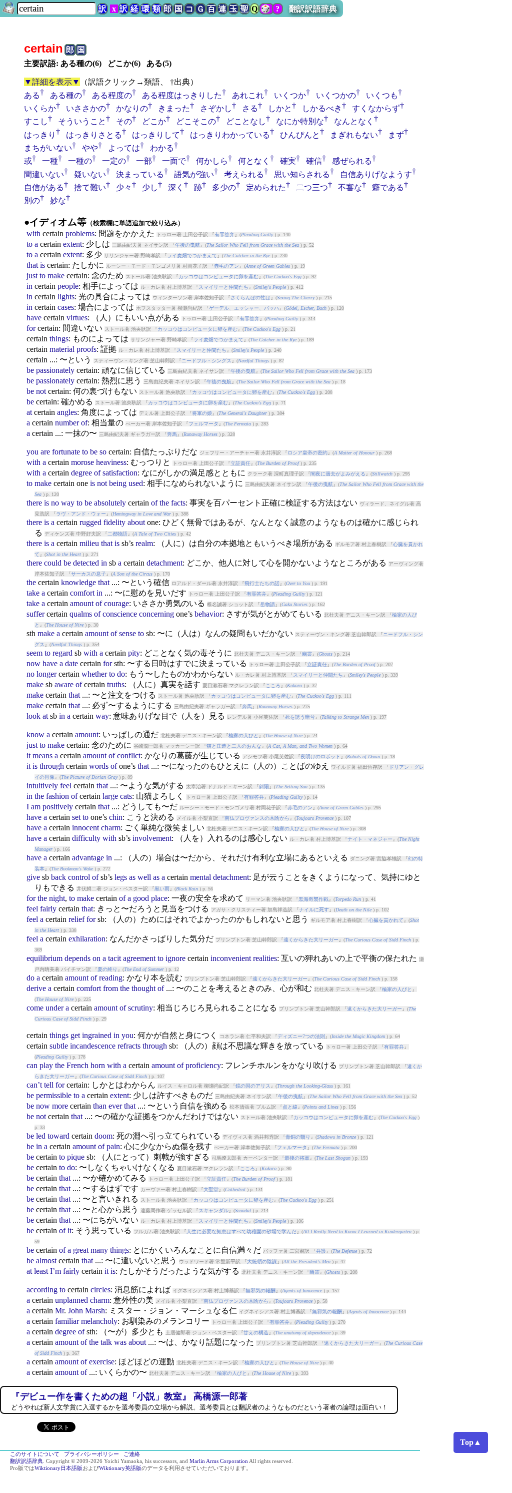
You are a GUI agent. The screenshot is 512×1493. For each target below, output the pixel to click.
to (29, 244)
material (62, 349)
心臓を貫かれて (386, 920)
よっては (124, 148)
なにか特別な (300, 121)
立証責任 (240, 463)
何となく (254, 161)
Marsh (95, 1310)
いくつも (382, 95)
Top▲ (471, 1442)
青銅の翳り (298, 1137)
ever (115, 1106)
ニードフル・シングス (207, 360)
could (53, 563)
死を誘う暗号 (300, 717)
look (33, 716)
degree (81, 472)
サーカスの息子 (88, 574)
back (58, 877)
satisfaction (120, 472)
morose (82, 462)
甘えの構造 (256, 1332)
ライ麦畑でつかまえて (192, 255)
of (84, 422)
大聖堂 (211, 1189)
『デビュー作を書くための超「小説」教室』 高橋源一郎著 (129, 1396)
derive (36, 988)
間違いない (44, 174)
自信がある (44, 187)
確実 (288, 161)
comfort (82, 593)
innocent (85, 827)
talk (106, 1342)
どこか (154, 121)
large (110, 796)
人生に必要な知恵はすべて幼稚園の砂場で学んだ (241, 1231)
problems (80, 233)
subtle (59, 1046)
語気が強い (194, 174)
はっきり (40, 135)
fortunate (66, 451)
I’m (55, 1271)
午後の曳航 (187, 245)
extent (72, 244)
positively (57, 806)
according (42, 1289)
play (46, 1065)
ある (32, 95)
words (98, 766)
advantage (88, 857)
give (33, 877)
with (33, 233)
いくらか (40, 108)
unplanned (71, 1300)
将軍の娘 (202, 413)
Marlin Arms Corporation (219, 1461)
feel (66, 785)
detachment (164, 563)
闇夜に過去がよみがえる (338, 473)
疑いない (90, 174)
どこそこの (196, 121)
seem (34, 653)
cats (126, 796)
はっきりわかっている (230, 135)
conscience (119, 614)
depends (77, 958)
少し (150, 187)
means (42, 755)
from (110, 988)
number (67, 422)
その (124, 121)
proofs (86, 349)
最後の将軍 (297, 1158)
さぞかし (216, 108)
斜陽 (264, 786)
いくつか (290, 95)
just (32, 275)
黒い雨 (162, 888)
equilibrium (44, 958)
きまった (174, 108)
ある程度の (112, 95)
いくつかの (336, 95)
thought (144, 988)
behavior (208, 614)
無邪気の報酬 (261, 1290)
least (41, 1271)
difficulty (86, 838)
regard (62, 653)
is (42, 265)
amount (82, 603)
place (159, 898)
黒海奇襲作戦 (313, 899)
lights (66, 296)
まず (396, 135)
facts (178, 503)
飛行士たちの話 (262, 583)
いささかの (86, 108)
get (75, 1035)
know (35, 734)
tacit (114, 958)
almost (46, 1260)
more (60, 1106)
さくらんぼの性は (250, 297)
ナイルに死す (314, 909)
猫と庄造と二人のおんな (234, 746)
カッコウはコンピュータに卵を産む (218, 276)
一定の (114, 161)
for (31, 328)
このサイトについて (35, 1454)
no (55, 503)
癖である (388, 187)
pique (75, 1157)
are (45, 451)
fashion (57, 796)
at (29, 412)
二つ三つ (312, 187)
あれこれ (248, 95)
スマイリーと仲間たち (223, 287)
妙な (58, 200)
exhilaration (87, 938)
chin (115, 817)
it (28, 755)
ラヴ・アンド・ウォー (81, 514)
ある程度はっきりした (182, 95)
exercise (101, 1361)
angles (67, 412)
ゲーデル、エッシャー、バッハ (244, 308)
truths (115, 684)
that (32, 265)
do (121, 674)
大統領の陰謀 (262, 1261)
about (136, 522)
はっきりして (156, 135)
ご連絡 (132, 1454)
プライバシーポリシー (91, 1454)
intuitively (42, 785)
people (68, 286)
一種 (50, 161)
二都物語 (118, 534)
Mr (59, 1310)
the (164, 503)
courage (116, 603)
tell (49, 1085)
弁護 (321, 1251)
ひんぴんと (300, 135)
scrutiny (140, 1008)
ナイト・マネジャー (370, 839)
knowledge (78, 582)
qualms (81, 614)
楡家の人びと (243, 735)
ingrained (97, 1035)
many (99, 1250)
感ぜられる (352, 161)
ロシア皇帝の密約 (308, 452)
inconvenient (230, 958)
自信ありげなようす (376, 174)
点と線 (290, 1107)
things (59, 338)
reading (110, 977)
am (35, 806)
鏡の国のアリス (253, 1086)
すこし (36, 121)
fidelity (115, 522)
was (120, 1342)
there (34, 503)
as (132, 877)
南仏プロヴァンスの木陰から (257, 818)
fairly (48, 908)
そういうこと (82, 121)
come (35, 1008)
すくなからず (376, 108)
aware (64, 684)
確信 (314, 161)
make (56, 275)
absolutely (110, 503)
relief (76, 919)
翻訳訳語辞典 (313, 9)
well (144, 877)
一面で (174, 161)
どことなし (246, 121)
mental (200, 877)
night (57, 898)
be (30, 370)
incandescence (93, 1046)
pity (134, 653)
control (79, 877)
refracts (129, 1046)
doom (103, 1136)
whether (94, 674)
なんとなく (354, 121)
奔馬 (172, 434)
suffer (35, 614)
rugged (91, 522)
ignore (176, 958)
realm (144, 543)
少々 (124, 187)
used (135, 483)
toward (59, 1136)
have (34, 317)
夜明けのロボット (320, 756)
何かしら (212, 161)
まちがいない (48, 148)
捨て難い (90, 187)
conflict (128, 755)
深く (176, 187)
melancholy (99, 1321)
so (103, 451)
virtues (77, 317)
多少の (224, 187)
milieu (89, 543)
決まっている (140, 174)
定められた (266, 187)
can (32, 1065)
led (41, 1136)
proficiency (203, 1065)
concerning (156, 614)
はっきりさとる (94, 135)
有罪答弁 (224, 234)
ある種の (66, 95)
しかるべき (322, 108)
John (75, 1310)
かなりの (132, 108)
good (141, 898)
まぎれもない (354, 135)
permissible (54, 1095)
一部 (144, 161)
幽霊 (307, 654)
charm (110, 827)
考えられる (244, 174)
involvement (152, 838)
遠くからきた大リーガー (311, 939)
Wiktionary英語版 (120, 1468)
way (67, 503)
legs (120, 877)
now (33, 663)
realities (265, 958)
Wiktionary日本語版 (58, 1468)
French (77, 1065)
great (80, 1250)
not (41, 391)
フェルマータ (203, 423)
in (29, 286)
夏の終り (108, 969)
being (117, 483)
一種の (80, 161)
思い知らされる (302, 174)
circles (100, 1289)
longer (46, 674)
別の (32, 200)
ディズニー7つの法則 (301, 1036)
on (96, 958)
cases (66, 307)
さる (250, 108)
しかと (280, 108)
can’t (34, 1085)
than (99, 1106)
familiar (67, 1321)
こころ (273, 685)
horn (97, 1065)
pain (113, 1146)
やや (90, 148)
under (55, 1008)
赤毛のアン (226, 266)
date (71, 663)
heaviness (111, 462)
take (33, 593)
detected (86, 563)
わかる (162, 148)
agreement (139, 958)
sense (127, 633)
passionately (55, 370)
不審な (350, 187)
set (76, 817)
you (32, 451)
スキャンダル (213, 1210)
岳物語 (267, 604)
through (52, 766)
